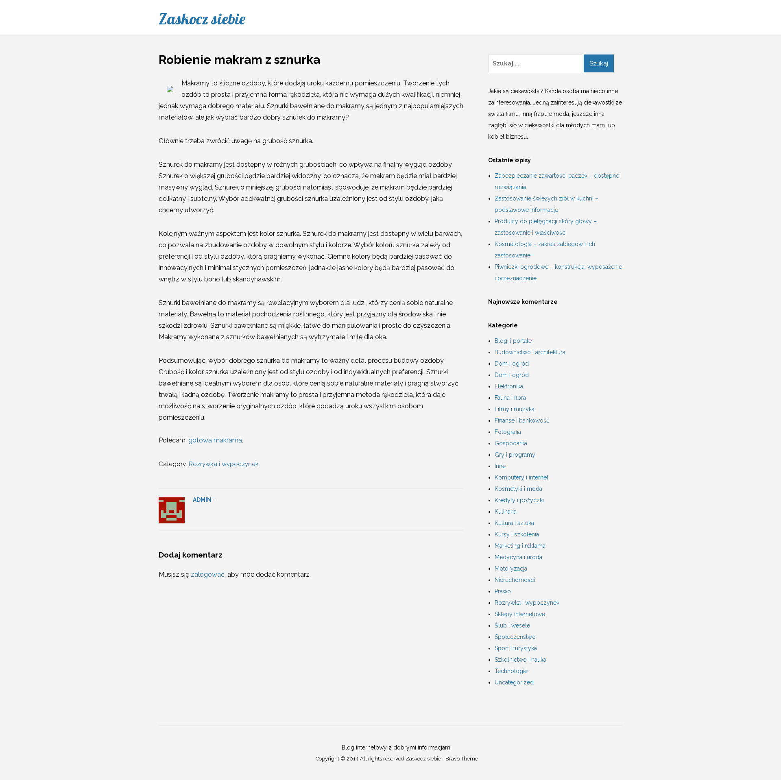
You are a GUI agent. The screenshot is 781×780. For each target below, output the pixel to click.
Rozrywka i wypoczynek (224, 464)
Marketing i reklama (520, 546)
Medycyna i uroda (518, 557)
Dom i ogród (512, 363)
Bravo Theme (461, 759)
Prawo (503, 591)
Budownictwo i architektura (530, 352)
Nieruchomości (515, 580)
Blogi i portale (513, 341)
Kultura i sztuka (514, 523)
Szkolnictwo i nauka (520, 659)
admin (202, 500)
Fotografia (508, 432)
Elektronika (509, 386)
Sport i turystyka (516, 648)
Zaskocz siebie (202, 18)
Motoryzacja (511, 568)
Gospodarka (511, 443)
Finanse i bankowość (522, 420)
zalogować (208, 574)
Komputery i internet (521, 477)
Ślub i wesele (512, 625)
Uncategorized (514, 682)
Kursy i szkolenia (517, 534)
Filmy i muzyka (514, 409)
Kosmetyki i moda (518, 489)
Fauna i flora (510, 397)
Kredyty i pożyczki (519, 500)
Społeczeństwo (515, 637)
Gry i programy (515, 454)
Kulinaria (506, 511)
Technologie (511, 671)
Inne (500, 466)
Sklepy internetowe (520, 614)
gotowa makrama (215, 440)
